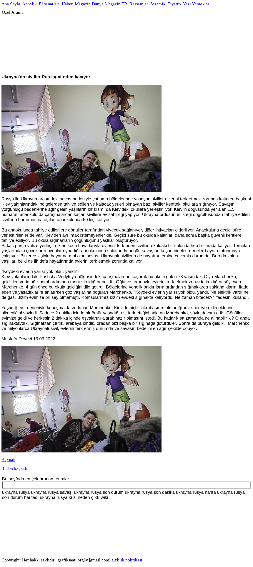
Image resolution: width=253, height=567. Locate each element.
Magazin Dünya (89, 3)
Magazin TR (116, 3)
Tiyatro (174, 3)
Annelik (29, 3)
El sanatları (49, 3)
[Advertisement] (113, 42)
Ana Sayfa (10, 3)
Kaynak (8, 459)
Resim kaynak (14, 468)
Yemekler (200, 3)
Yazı (187, 3)
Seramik (157, 3)
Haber (67, 3)
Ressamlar (138, 3)
